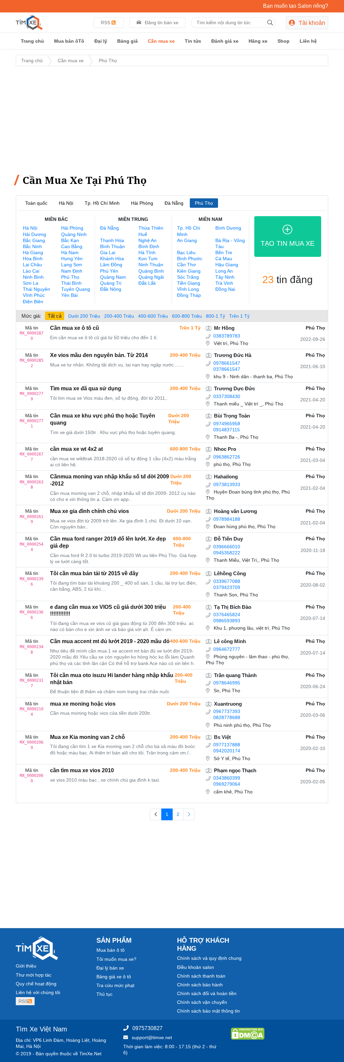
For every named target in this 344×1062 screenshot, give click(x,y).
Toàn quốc (36, 203)
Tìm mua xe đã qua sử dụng (85, 388)
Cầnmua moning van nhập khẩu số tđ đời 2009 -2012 (109, 480)
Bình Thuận (112, 246)
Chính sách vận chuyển (202, 1002)
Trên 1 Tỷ (239, 316)
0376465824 (226, 614)
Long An (224, 271)
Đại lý (100, 41)
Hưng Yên (72, 258)
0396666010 (226, 546)
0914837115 (226, 429)
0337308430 (226, 396)
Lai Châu (32, 264)
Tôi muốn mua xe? (116, 959)
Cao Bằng (71, 246)
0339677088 (226, 581)
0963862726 (226, 457)
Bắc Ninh (32, 246)
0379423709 (226, 587)
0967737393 (226, 711)
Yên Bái (69, 295)
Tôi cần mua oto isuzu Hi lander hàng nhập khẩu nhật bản (111, 678)
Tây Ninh (224, 277)
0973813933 (226, 484)
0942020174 (226, 750)
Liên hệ (308, 41)
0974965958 (226, 423)
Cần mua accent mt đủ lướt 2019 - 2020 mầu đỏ (110, 641)
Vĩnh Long (188, 289)
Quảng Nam (113, 277)
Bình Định (148, 246)
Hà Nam (70, 252)
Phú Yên (109, 271)
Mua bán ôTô (69, 41)
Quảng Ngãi (151, 277)
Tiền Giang (188, 283)
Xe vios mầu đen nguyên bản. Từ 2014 (99, 355)
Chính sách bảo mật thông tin (208, 1011)
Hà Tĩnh (147, 252)
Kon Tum (148, 258)
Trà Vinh (224, 283)
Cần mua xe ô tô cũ (74, 328)
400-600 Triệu (153, 316)
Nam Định (71, 271)
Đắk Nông (110, 289)
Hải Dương (34, 234)
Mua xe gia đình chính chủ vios (89, 511)
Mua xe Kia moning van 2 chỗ (87, 737)
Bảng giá (127, 41)
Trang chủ (32, 41)
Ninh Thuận (150, 264)
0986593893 (226, 620)
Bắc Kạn (70, 240)
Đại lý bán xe (110, 968)
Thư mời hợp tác (33, 975)
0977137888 (226, 744)
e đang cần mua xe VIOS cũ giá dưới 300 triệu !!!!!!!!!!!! (108, 610)
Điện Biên (33, 301)
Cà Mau (223, 258)
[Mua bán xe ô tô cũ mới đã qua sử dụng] (29, 22)
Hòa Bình (33, 258)
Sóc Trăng (188, 277)
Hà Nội (66, 203)
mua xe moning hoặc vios (83, 704)
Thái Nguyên (36, 289)
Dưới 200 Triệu (84, 316)
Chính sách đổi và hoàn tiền (206, 993)
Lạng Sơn (71, 264)
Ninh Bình (33, 277)
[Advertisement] (172, 119)
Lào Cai (31, 271)
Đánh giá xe (225, 41)
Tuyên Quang (75, 289)
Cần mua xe (161, 41)
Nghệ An (147, 240)
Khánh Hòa (112, 258)
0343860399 (226, 778)
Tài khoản (311, 22)
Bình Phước (189, 258)
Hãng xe (258, 41)
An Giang (187, 240)
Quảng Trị (110, 283)
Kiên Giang (189, 271)
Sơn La (30, 283)
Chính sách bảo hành (200, 984)
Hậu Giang (226, 264)
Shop (283, 41)
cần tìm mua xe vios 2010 (82, 770)
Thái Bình (71, 283)
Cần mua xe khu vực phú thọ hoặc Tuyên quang (102, 419)
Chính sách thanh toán (201, 976)
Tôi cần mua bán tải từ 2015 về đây (94, 573)
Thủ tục (104, 994)
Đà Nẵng (174, 203)
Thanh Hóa (112, 240)
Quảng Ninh (74, 234)
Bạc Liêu (186, 252)
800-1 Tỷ (215, 316)
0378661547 (226, 369)
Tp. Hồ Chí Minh (102, 203)
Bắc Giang (34, 240)
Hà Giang (33, 252)
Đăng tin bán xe (160, 22)
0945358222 (226, 552)
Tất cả (54, 316)
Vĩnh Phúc (34, 295)
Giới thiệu (26, 966)
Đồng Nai (225, 289)
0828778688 (226, 717)
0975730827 (147, 1028)
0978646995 (226, 682)
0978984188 (226, 519)
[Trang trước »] (189, 815)
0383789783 (226, 336)
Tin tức (193, 41)
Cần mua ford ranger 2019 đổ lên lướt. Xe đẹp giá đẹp (108, 542)
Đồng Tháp (189, 295)
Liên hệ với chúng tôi (38, 992)
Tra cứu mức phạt (115, 985)
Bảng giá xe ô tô (113, 976)
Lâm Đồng (111, 264)
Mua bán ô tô (110, 950)
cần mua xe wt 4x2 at (76, 449)
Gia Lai (107, 252)
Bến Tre (223, 252)
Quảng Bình (151, 271)
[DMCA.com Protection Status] (247, 1033)
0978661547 (226, 363)
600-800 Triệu (187, 316)
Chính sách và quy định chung (209, 958)
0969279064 (226, 784)
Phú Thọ (108, 60)
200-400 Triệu (119, 316)
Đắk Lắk (147, 283)
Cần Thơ (186, 264)
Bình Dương (228, 228)
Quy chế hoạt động (36, 983)
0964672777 (226, 649)
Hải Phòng (142, 203)
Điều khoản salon (195, 967)
